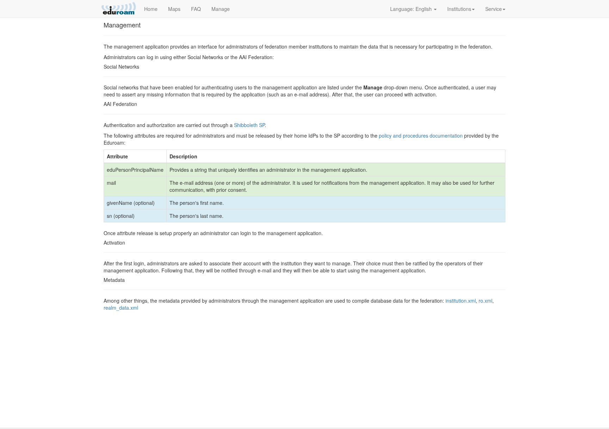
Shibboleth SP (249, 124)
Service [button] (493, 8)
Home (151, 8)
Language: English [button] (411, 8)
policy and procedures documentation (421, 135)
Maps (174, 8)
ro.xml (485, 300)
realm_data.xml (121, 307)
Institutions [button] (459, 8)
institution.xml (460, 300)
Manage (220, 8)
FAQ (196, 8)
